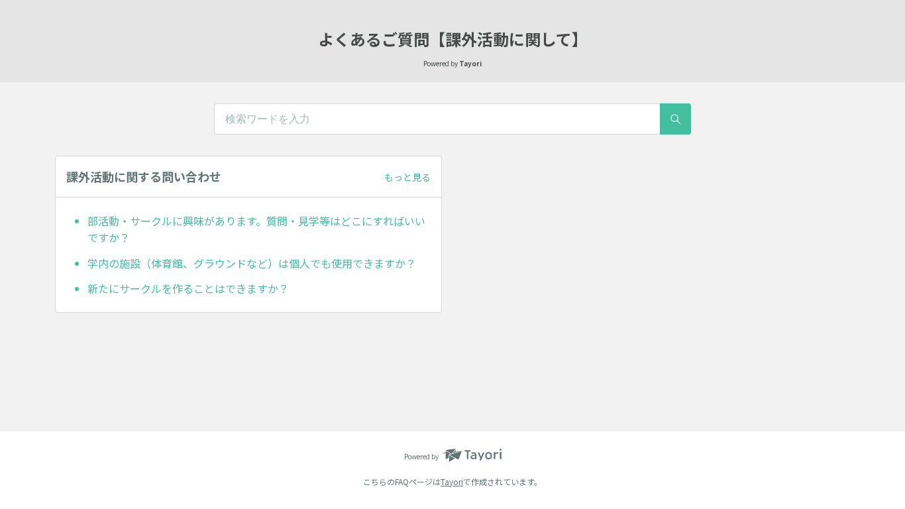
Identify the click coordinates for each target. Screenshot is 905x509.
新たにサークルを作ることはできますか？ (188, 288)
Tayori (452, 481)
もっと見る (407, 177)
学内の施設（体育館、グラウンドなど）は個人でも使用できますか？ (251, 263)
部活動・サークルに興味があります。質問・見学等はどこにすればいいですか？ (256, 229)
